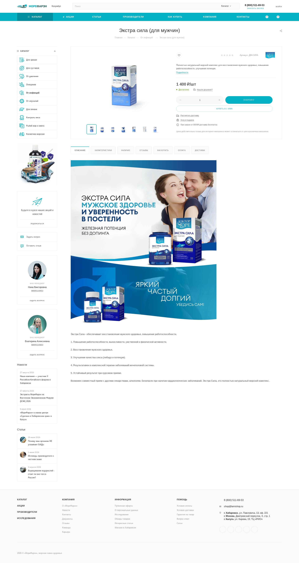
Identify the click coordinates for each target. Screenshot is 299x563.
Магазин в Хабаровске (125, 527)
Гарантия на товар (185, 514)
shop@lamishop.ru (233, 506)
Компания (68, 499)
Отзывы (144, 150)
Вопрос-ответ (183, 519)
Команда (66, 527)
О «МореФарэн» (69, 506)
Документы (67, 519)
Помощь (182, 499)
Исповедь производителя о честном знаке (41, 457)
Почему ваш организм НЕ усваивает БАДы (40, 443)
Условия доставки (185, 510)
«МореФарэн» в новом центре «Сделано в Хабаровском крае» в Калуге (36, 416)
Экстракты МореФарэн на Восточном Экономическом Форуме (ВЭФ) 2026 (37, 397)
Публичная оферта (124, 506)
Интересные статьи (124, 523)
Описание (80, 150)
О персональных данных (126, 510)
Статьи (21, 429)
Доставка (200, 150)
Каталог (22, 499)
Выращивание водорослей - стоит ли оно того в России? (41, 474)
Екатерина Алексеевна (37, 341)
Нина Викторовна (37, 287)
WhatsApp (246, 529)
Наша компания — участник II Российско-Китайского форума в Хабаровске (35, 379)
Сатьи (179, 523)
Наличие (125, 150)
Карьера (66, 532)
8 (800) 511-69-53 (254, 5)
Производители (27, 512)
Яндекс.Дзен (254, 529)
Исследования (26, 518)
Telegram (230, 529)
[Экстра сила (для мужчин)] (124, 86)
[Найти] (236, 6)
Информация (123, 499)
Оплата (182, 150)
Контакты (66, 514)
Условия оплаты (184, 506)
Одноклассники (238, 529)
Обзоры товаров (122, 519)
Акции (21, 506)
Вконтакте (222, 529)
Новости (22, 364)
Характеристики (103, 150)
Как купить (163, 150)
